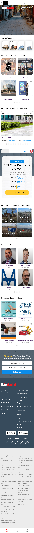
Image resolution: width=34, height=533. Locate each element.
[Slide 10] (22, 144)
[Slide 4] (19, 102)
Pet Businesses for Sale (7, 472)
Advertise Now (16, 193)
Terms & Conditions (7, 406)
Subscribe (17, 372)
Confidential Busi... (8, 138)
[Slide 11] (23, 144)
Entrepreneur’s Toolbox (25, 421)
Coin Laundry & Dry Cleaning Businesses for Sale (7, 456)
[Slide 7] (17, 144)
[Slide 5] (13, 144)
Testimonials (5, 402)
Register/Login (27, 7)
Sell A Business (22, 393)
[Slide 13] (27, 144)
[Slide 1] (14, 102)
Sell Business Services (25, 406)
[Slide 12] (25, 144)
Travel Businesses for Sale (8, 467)
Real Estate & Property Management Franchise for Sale (25, 471)
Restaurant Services (23, 497)
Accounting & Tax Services (25, 503)
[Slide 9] (20, 144)
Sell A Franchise (22, 397)
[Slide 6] (15, 144)
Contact (3, 395)
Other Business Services (24, 504)
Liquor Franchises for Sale (25, 458)
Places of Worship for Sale (8, 520)
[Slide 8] (18, 144)
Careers (4, 413)
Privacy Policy (6, 410)
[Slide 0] (16, 345)
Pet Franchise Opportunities (25, 460)
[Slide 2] (16, 102)
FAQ (18, 418)
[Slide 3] (17, 102)
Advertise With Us (17, 161)
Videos (19, 414)
